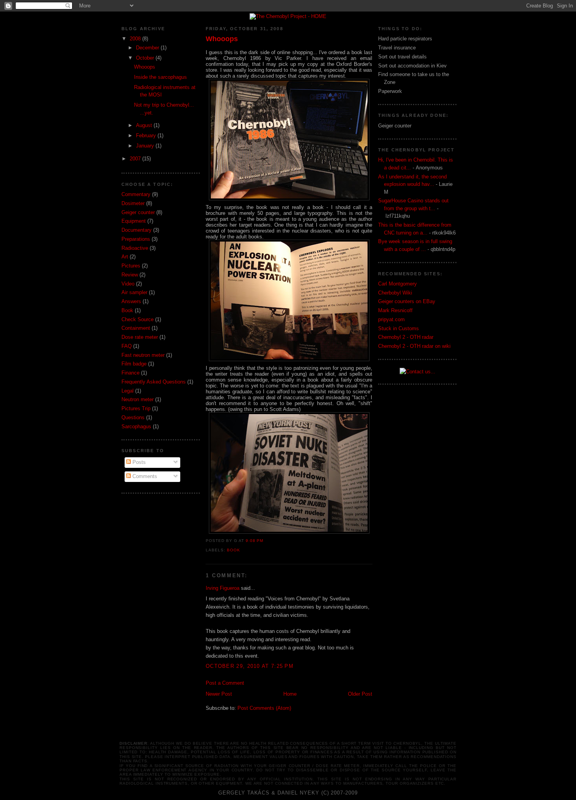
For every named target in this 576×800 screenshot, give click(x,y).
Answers (131, 301)
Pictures (130, 266)
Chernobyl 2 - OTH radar (405, 337)
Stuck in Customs (398, 328)
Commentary (135, 194)
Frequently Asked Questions (153, 382)
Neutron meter (137, 399)
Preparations (135, 239)
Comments (144, 476)
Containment (135, 328)
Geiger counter (138, 212)
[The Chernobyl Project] (288, 15)
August (145, 125)
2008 (136, 39)
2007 (136, 159)
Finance (130, 373)
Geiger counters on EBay (406, 301)
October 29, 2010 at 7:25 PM (249, 666)
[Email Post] (265, 540)
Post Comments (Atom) (264, 708)
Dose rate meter (139, 337)
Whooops (144, 67)
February (147, 135)
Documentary (136, 230)
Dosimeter (133, 203)
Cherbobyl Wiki (395, 293)
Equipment (133, 221)
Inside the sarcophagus (160, 77)
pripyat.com (391, 319)
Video (127, 284)
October (146, 58)
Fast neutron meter (143, 355)
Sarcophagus (136, 426)
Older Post (360, 694)
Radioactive (134, 248)
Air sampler (134, 292)
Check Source (137, 319)
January (146, 146)
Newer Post (219, 694)
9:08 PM (254, 540)
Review (129, 275)
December (148, 48)
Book (127, 310)
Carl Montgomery (397, 284)
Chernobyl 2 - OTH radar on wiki (414, 346)
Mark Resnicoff (395, 310)
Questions (133, 417)
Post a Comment (225, 683)
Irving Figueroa (222, 588)
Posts (138, 462)
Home (290, 694)
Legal (127, 391)
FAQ (126, 346)
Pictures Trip (135, 408)
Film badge (134, 364)
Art (124, 257)
